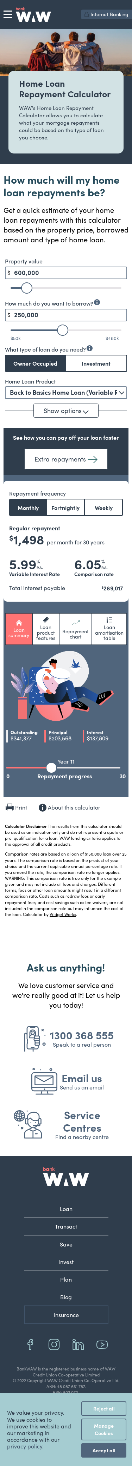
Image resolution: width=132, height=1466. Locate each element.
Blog (66, 1297)
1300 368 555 (82, 1034)
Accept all (104, 1450)
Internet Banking (109, 14)
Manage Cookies (104, 1429)
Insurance (66, 1314)
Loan (66, 1208)
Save (66, 1244)
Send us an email (82, 1087)
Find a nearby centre (82, 1136)
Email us (82, 1077)
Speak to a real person (82, 1044)
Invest (66, 1261)
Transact (66, 1226)
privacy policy (24, 1446)
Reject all (104, 1408)
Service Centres (82, 1120)
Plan (66, 1279)
